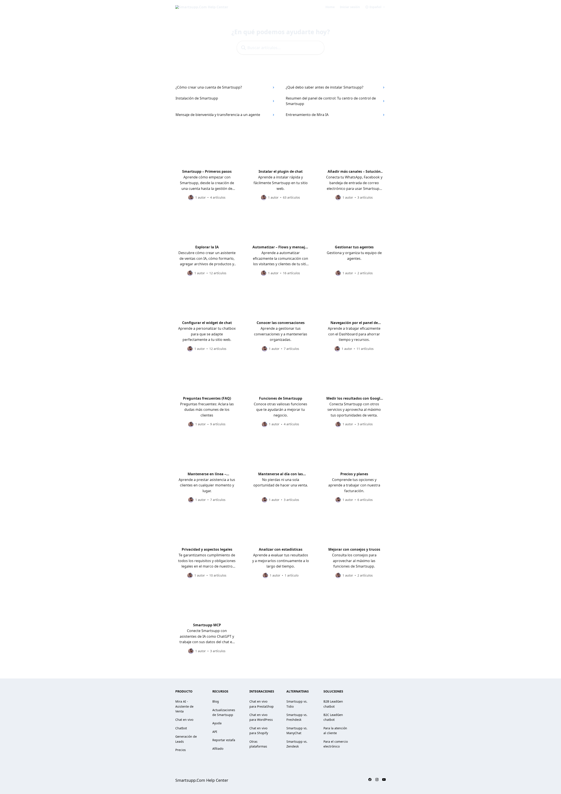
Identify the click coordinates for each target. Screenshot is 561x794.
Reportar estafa (223, 740)
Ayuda (217, 723)
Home (330, 7)
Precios (180, 750)
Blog (215, 701)
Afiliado (217, 748)
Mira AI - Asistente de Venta (184, 706)
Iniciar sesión (350, 7)
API (214, 732)
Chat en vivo (184, 719)
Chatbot (181, 728)
